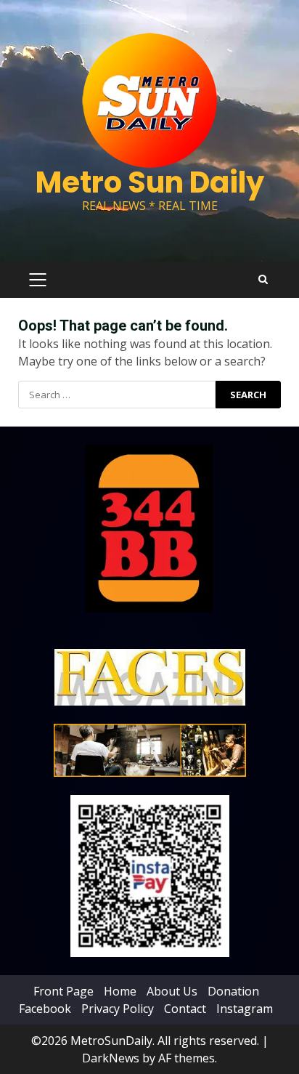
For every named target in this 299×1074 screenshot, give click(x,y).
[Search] (263, 280)
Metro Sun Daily (150, 182)
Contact (185, 1009)
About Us (172, 991)
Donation (233, 991)
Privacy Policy (117, 1009)
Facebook (45, 1009)
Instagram (244, 1009)
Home (120, 991)
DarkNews (110, 1058)
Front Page (63, 991)
